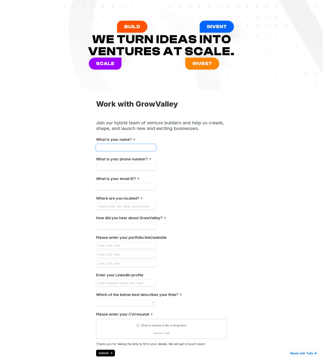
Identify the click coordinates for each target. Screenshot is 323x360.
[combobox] (126, 167)
